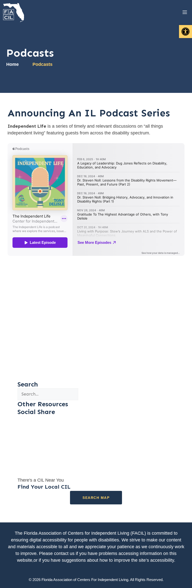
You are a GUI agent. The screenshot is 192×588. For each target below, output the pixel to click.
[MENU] (181, 12)
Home (12, 64)
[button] (185, 31)
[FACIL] (13, 12)
